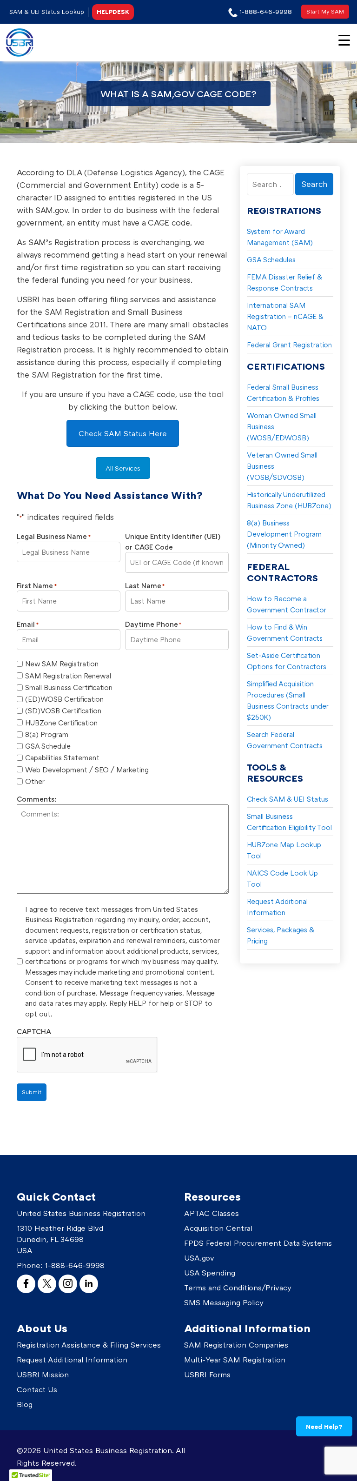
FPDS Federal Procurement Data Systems (258, 1243)
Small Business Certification (68, 687)
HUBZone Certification (61, 722)
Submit (31, 1092)
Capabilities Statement (62, 757)
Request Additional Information (277, 906)
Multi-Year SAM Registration (234, 1359)
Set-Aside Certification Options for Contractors (286, 661)
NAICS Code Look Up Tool (282, 878)
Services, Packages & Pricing (280, 935)
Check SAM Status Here (123, 433)
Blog (25, 1404)
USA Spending (209, 1272)
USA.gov (199, 1257)
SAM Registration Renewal (68, 675)
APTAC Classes (211, 1213)
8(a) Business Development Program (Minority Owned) (284, 533)
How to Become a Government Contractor (286, 604)
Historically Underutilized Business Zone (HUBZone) (289, 500)
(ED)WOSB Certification (64, 699)
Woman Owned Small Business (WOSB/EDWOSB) (282, 426)
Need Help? (324, 1426)
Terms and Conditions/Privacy (237, 1287)
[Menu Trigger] (344, 39)
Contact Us (37, 1389)
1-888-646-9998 (75, 1265)
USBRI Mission (43, 1374)
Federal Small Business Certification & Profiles (283, 392)
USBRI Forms (207, 1374)
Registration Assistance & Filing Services (89, 1344)
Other (35, 781)
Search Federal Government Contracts (285, 740)
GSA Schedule (48, 746)
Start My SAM (325, 11)
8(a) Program (46, 734)
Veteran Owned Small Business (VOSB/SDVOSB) (282, 466)
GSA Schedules (271, 259)
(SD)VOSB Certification (63, 710)
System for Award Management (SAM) (280, 236)
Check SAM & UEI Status (287, 799)
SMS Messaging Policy (224, 1302)
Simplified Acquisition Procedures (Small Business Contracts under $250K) (288, 700)
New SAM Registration (62, 663)
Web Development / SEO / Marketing (87, 769)
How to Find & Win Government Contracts (285, 632)
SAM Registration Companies (236, 1344)
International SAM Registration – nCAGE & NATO (285, 316)
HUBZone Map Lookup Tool (284, 850)
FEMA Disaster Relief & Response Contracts (284, 282)
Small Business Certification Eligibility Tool (289, 821)
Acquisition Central (218, 1228)
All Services (123, 468)
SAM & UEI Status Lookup (46, 11)
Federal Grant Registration (289, 344)
